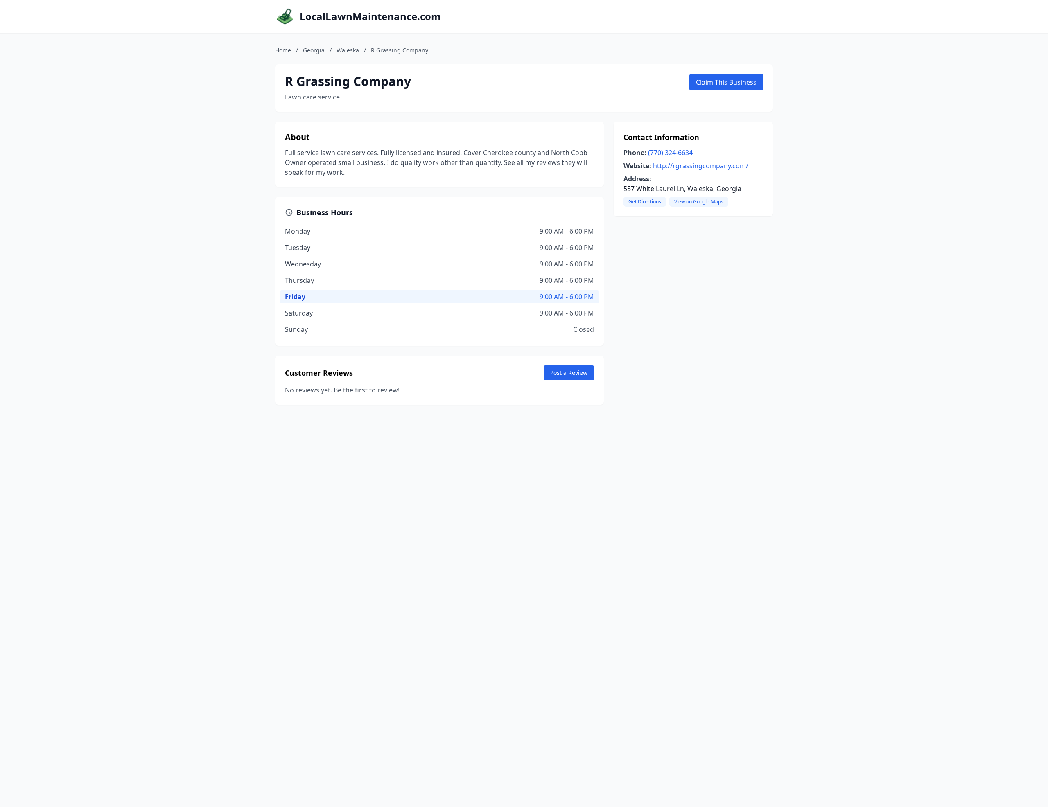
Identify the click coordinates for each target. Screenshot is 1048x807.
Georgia (314, 50)
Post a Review (568, 372)
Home (283, 50)
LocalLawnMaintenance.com (370, 16)
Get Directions (644, 201)
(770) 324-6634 (670, 152)
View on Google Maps (698, 201)
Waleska (348, 50)
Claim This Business (726, 82)
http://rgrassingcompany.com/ (700, 165)
